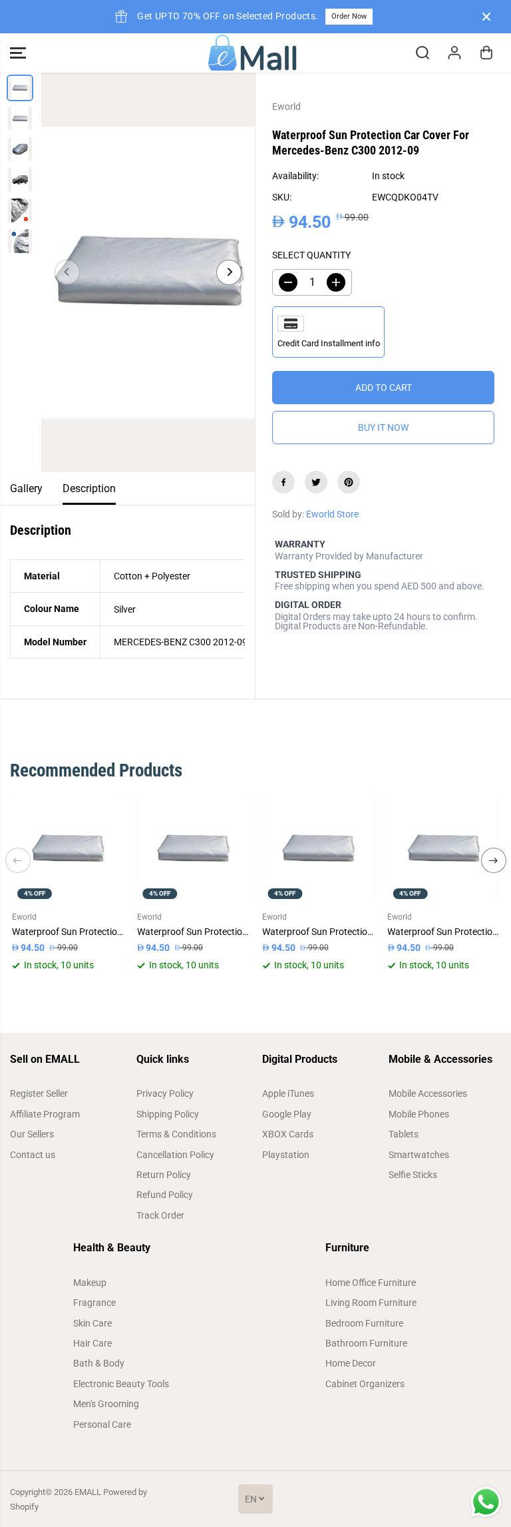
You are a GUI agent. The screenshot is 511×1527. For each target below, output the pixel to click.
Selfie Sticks (413, 1174)
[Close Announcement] (486, 16)
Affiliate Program (45, 1114)
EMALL (88, 1492)
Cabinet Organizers (365, 1383)
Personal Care (102, 1424)
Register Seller (39, 1093)
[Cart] (486, 52)
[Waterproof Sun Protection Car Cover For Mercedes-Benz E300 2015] (318, 848)
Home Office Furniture (370, 1282)
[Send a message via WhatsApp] (486, 1502)
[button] (18, 53)
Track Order (160, 1215)
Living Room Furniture (371, 1302)
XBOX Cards (287, 1134)
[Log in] (454, 52)
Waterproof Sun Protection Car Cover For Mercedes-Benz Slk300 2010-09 (193, 931)
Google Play (286, 1114)
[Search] (422, 52)
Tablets (404, 1134)
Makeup (89, 1282)
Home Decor (350, 1363)
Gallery (26, 488)
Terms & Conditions (176, 1134)
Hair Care (92, 1343)
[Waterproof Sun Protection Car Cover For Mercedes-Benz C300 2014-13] (68, 848)
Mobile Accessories (428, 1093)
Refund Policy (164, 1194)
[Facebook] (283, 482)
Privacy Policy (165, 1093)
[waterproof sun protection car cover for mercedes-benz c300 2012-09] (148, 272)
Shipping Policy (167, 1114)
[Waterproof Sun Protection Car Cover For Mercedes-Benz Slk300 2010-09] (193, 848)
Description (89, 488)
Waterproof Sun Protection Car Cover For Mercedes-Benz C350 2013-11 (443, 931)
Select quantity (311, 255)
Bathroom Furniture (366, 1343)
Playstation (285, 1154)
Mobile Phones (419, 1114)
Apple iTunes (288, 1093)
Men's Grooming (106, 1403)
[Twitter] (316, 482)
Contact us (32, 1154)
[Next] (229, 272)
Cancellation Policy (175, 1154)
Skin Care (92, 1323)
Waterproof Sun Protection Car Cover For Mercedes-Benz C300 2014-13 (68, 931)
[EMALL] (252, 53)
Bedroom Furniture (364, 1323)
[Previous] (67, 272)
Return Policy (163, 1174)
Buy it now (383, 427)
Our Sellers (32, 1134)
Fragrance (94, 1302)
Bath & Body (98, 1363)
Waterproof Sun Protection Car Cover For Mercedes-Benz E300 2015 (318, 931)
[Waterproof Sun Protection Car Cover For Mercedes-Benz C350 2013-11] (443, 848)
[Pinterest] (348, 482)
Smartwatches (419, 1154)
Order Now (349, 16)
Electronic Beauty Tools (121, 1383)
